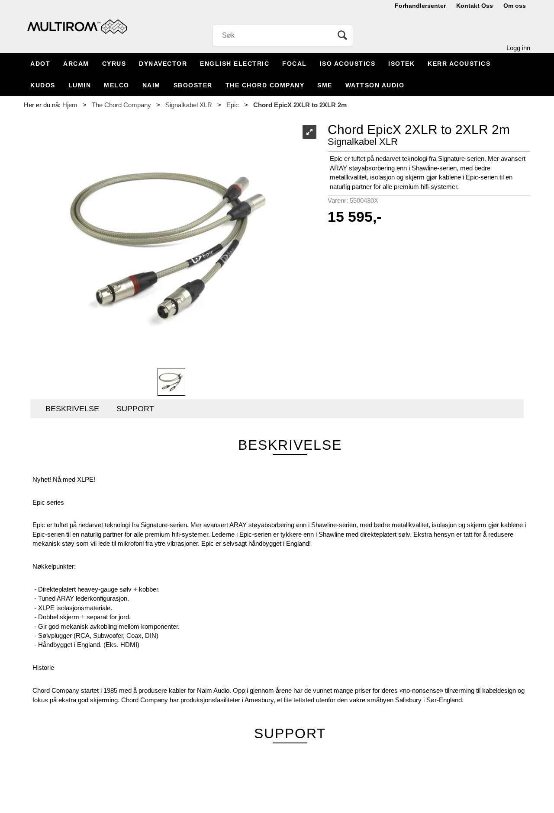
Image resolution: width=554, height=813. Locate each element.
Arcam (76, 63)
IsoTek (401, 63)
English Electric (234, 63)
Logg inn (518, 47)
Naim (151, 85)
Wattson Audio (375, 85)
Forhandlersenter (420, 5)
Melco (116, 85)
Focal (294, 63)
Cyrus (114, 63)
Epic (232, 105)
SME (324, 85)
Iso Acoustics (348, 63)
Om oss (514, 5)
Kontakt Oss (474, 5)
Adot (40, 63)
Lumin (79, 85)
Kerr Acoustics (459, 63)
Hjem (69, 105)
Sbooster (193, 85)
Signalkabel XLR (188, 105)
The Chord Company (265, 85)
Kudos (42, 85)
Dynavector (163, 63)
